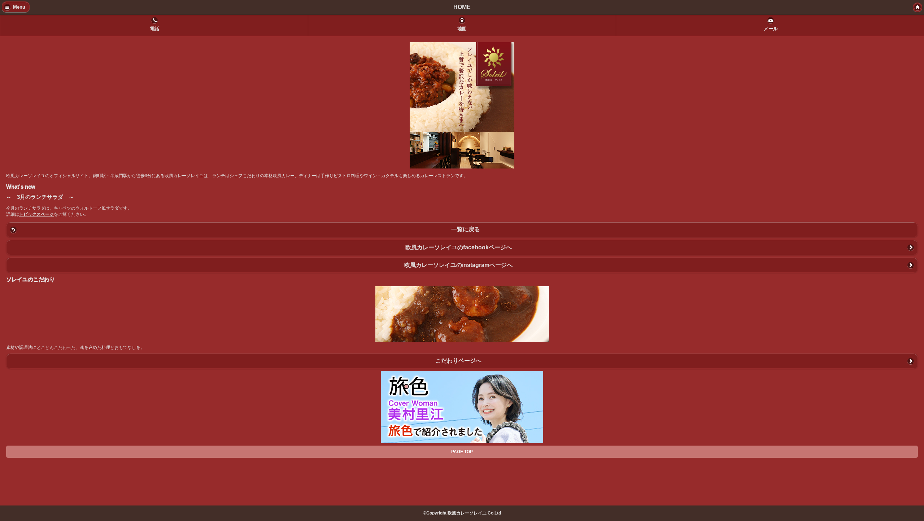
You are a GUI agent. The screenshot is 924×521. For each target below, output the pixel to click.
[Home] (917, 7)
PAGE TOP (462, 451)
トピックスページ (36, 214)
